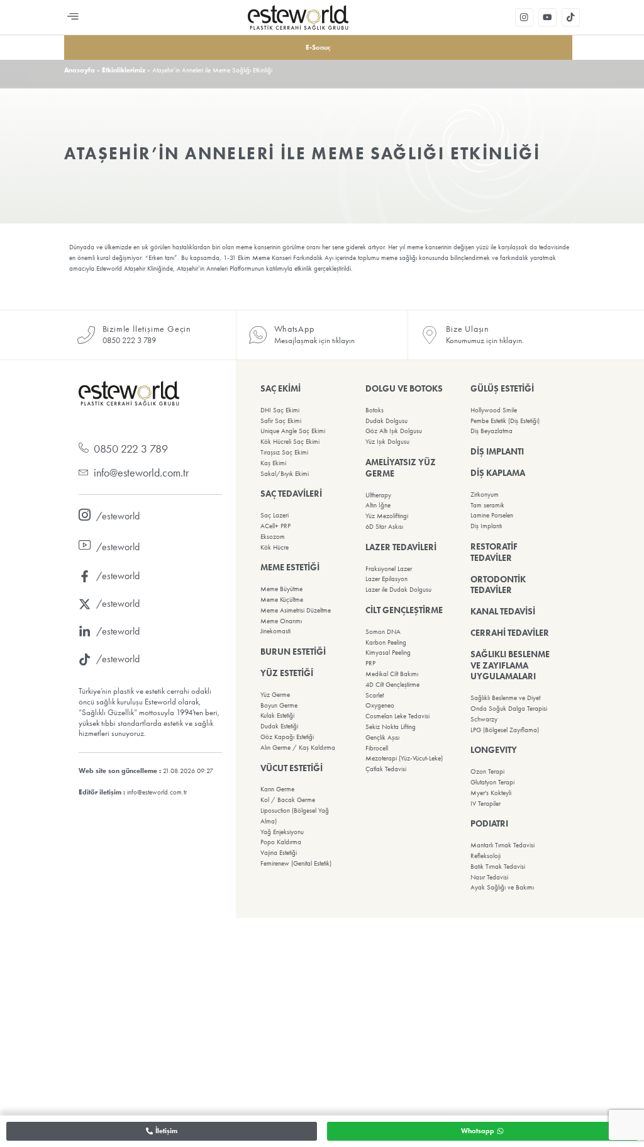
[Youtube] (547, 17)
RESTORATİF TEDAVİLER (494, 552)
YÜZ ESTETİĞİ (286, 673)
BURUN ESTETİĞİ (293, 651)
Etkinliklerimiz (123, 69)
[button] (72, 17)
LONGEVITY (493, 749)
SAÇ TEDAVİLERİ (291, 493)
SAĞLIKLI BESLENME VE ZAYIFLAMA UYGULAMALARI (510, 665)
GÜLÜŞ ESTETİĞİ (502, 388)
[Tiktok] (571, 17)
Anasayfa (79, 69)
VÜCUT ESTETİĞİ (291, 768)
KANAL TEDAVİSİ (502, 611)
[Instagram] (524, 17)
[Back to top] (322, 1131)
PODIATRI (489, 823)
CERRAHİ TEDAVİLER (509, 632)
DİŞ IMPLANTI (497, 451)
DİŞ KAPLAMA (497, 472)
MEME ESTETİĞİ (289, 567)
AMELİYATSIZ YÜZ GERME (400, 467)
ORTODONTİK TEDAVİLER (498, 585)
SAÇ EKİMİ (280, 388)
